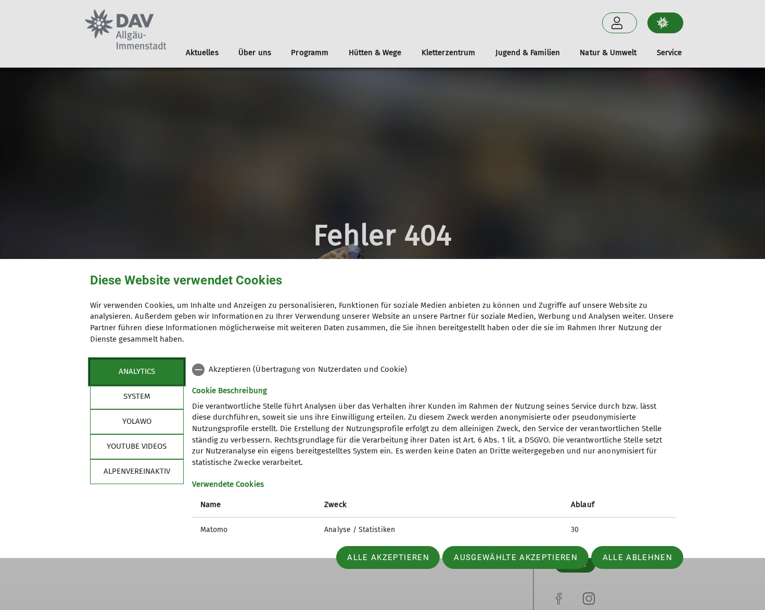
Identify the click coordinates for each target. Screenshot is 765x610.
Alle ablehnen (637, 557)
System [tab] (136, 396)
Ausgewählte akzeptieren (516, 557)
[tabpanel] (433, 450)
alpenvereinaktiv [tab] (137, 471)
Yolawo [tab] (136, 421)
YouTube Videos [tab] (137, 446)
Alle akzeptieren (388, 557)
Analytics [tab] (137, 371)
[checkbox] (433, 369)
